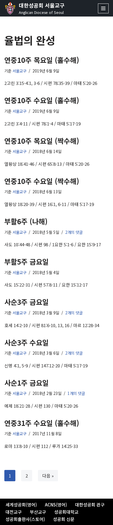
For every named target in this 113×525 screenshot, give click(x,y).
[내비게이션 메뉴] (103, 8)
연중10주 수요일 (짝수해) (41, 181)
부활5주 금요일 (26, 261)
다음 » (48, 476)
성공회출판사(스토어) (25, 519)
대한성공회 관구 (90, 505)
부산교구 (38, 512)
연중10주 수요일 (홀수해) (41, 100)
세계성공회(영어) (21, 505)
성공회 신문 (63, 519)
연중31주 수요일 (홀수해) (41, 423)
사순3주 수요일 (26, 342)
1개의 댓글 (76, 393)
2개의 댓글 (74, 232)
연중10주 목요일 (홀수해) (41, 60)
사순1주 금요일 (26, 383)
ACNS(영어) (56, 505)
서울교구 (19, 71)
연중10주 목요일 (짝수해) (41, 141)
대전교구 (14, 512)
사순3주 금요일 (26, 302)
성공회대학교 (66, 512)
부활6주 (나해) (26, 221)
